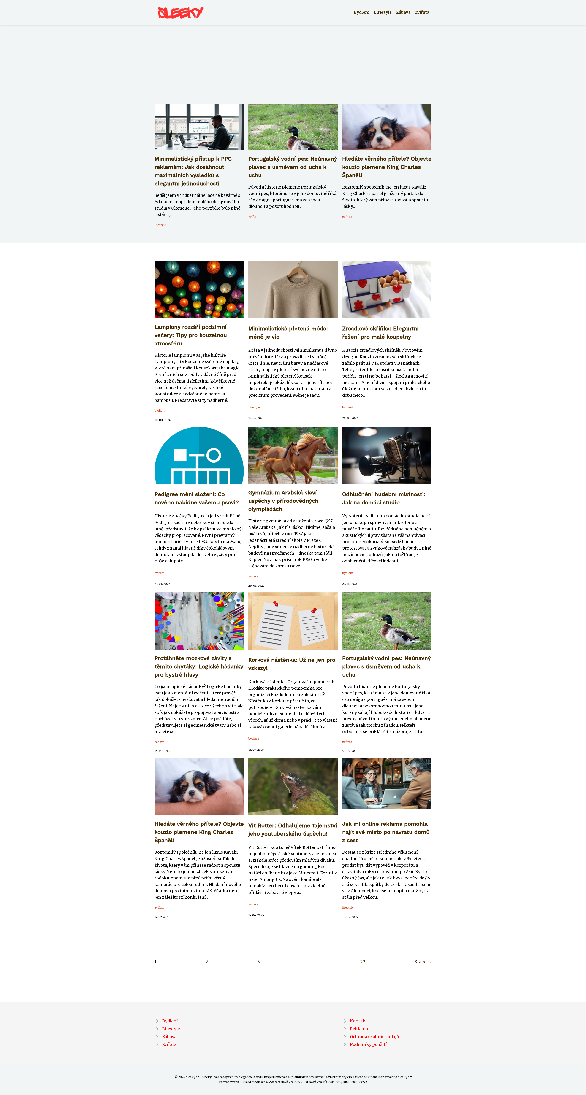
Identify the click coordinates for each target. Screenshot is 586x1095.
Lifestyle (383, 12)
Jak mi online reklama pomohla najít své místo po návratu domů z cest (386, 832)
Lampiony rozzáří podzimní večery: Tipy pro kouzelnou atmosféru (191, 335)
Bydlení (361, 12)
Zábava (403, 12)
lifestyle (160, 225)
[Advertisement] (293, 70)
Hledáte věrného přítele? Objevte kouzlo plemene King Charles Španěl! (386, 167)
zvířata (253, 216)
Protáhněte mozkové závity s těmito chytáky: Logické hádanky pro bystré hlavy (199, 666)
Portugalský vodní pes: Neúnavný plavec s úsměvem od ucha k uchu (292, 167)
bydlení (160, 410)
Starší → (423, 961)
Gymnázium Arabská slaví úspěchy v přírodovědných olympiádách (283, 500)
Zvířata (422, 12)
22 (362, 961)
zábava (253, 576)
